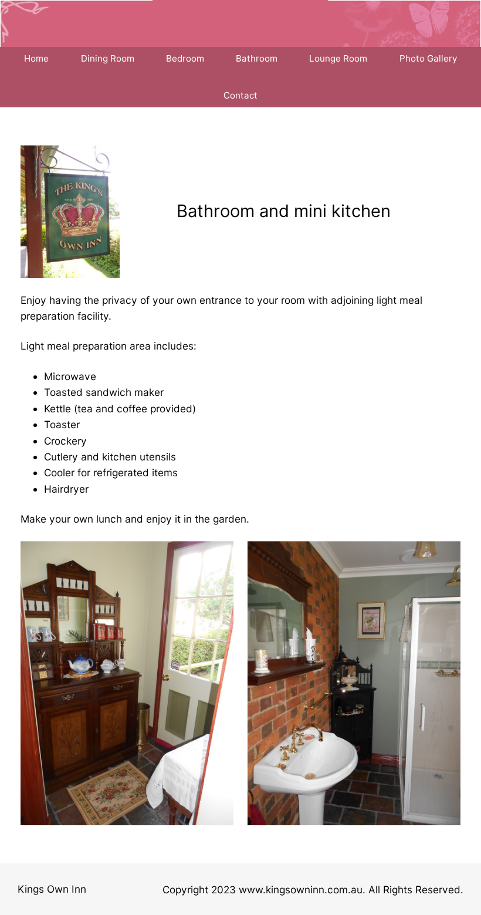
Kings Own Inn (52, 889)
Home (36, 58)
